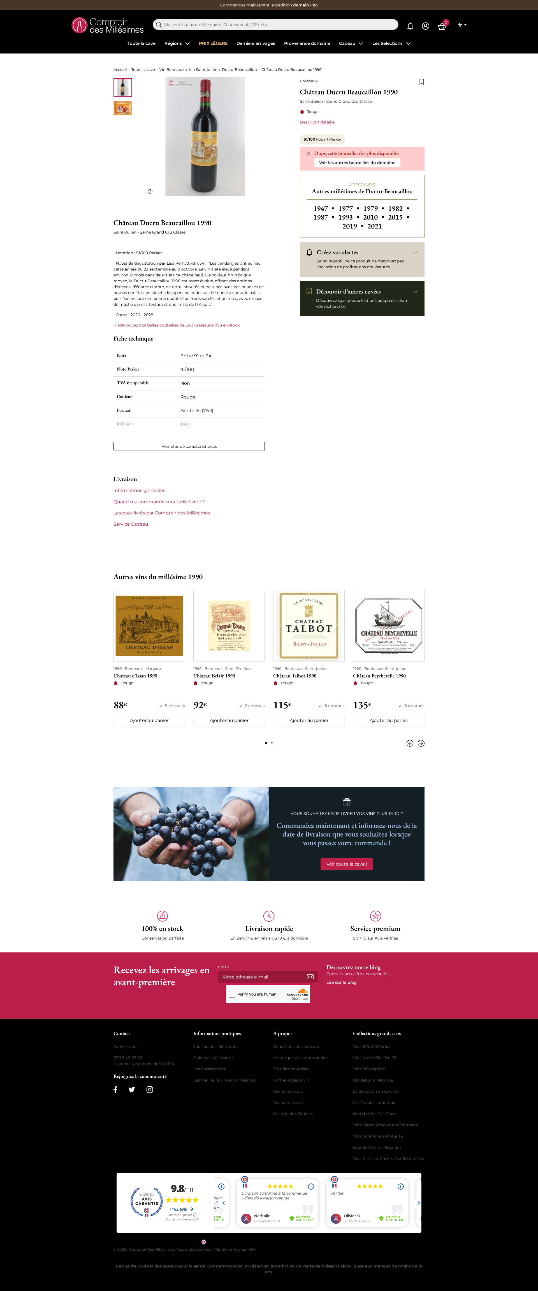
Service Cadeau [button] (130, 524)
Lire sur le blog (341, 982)
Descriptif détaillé (317, 122)
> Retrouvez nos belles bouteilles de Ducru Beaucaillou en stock (176, 325)
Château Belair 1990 (214, 675)
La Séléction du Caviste (375, 1091)
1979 (374, 208)
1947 (324, 208)
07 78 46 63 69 (127, 1057)
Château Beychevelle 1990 (379, 675)
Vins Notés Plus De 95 (374, 1057)
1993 (349, 217)
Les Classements (209, 1068)
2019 (353, 226)
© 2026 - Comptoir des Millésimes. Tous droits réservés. (163, 1249)
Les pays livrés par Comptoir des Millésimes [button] (161, 513)
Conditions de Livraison (296, 1046)
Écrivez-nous (125, 1046)
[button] (162, 925)
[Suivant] (420, 743)
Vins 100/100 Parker (372, 1046)
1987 (324, 217)
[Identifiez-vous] (425, 26)
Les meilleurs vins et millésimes (224, 1080)
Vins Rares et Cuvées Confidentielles (388, 1158)
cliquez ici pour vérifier (317, 1241)
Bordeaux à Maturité (373, 1080)
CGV (252, 1249)
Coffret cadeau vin (291, 1080)
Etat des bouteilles (291, 1068)
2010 (374, 217)
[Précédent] (411, 743)
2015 (398, 217)
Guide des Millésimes (214, 1057)
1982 (398, 208)
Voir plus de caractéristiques (189, 446)
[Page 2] (272, 743)
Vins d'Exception (369, 1068)
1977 (349, 208)
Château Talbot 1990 (294, 675)
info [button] (314, 5)
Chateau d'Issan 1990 (135, 675)
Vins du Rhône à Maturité (378, 1136)
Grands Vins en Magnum (377, 1147)
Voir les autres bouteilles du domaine (357, 162)
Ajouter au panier (149, 720)
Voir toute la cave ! (346, 864)
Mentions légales (230, 1249)
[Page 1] (266, 743)
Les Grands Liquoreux (374, 1102)
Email (223, 967)
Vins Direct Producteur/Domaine (385, 1124)
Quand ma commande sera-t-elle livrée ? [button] (159, 501)
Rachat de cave (288, 1091)
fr (460, 25)
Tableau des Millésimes (215, 1046)
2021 (374, 226)
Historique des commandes (300, 1057)
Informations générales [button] (139, 490)
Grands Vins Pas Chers (375, 1113)
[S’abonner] (310, 976)
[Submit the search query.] (159, 24)
